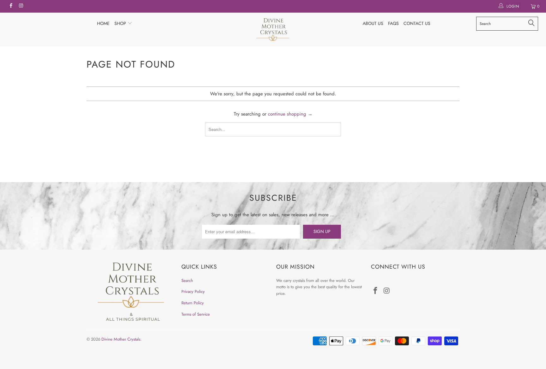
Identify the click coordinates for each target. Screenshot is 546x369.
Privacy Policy (193, 292)
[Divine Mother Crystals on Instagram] (20, 6)
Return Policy (192, 303)
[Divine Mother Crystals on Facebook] (10, 6)
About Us (373, 23)
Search (187, 280)
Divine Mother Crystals (120, 339)
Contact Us (416, 23)
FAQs (393, 23)
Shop (120, 23)
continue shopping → (290, 113)
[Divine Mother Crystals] (273, 29)
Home (103, 23)
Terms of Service (195, 314)
